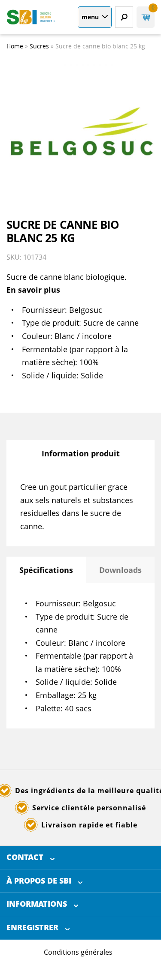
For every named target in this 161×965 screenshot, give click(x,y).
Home (14, 46)
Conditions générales (78, 952)
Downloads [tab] (120, 570)
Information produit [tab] (81, 453)
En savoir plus (33, 290)
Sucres (39, 46)
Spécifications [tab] (46, 570)
